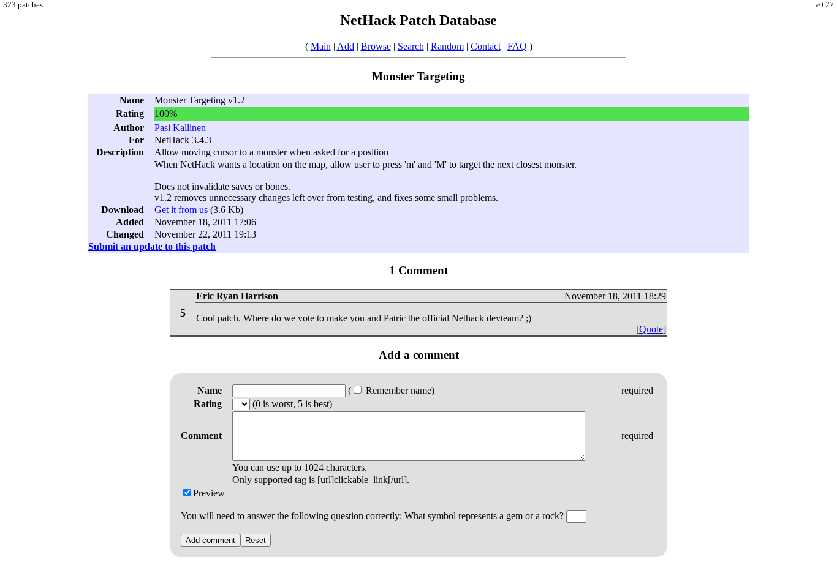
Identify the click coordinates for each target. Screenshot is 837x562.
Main (321, 46)
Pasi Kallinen (180, 127)
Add (345, 46)
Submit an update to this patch (152, 246)
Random (447, 46)
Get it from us (181, 209)
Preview (209, 493)
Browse (376, 46)
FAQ (517, 46)
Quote (651, 329)
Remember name (397, 390)
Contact (486, 46)
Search (411, 46)
